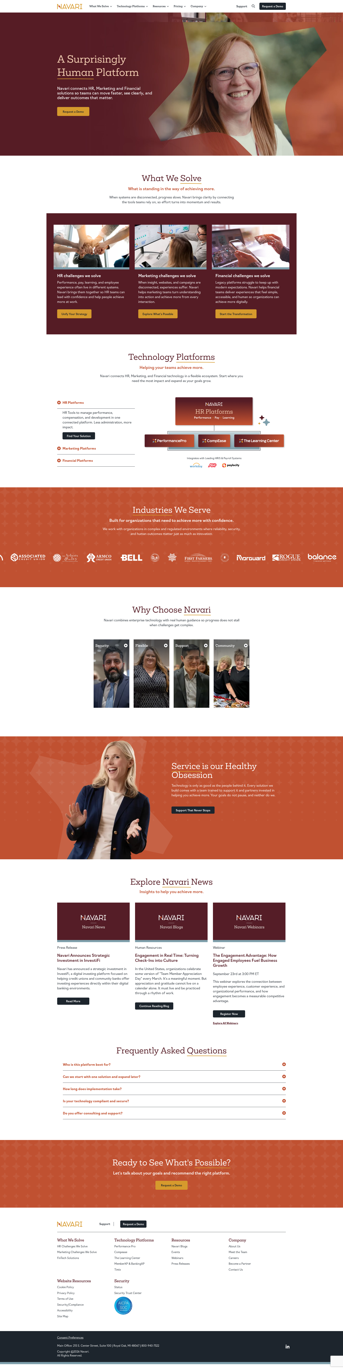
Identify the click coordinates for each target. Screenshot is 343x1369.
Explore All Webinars (225, 1023)
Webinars (177, 1258)
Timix (117, 1269)
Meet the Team (238, 1252)
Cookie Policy (65, 1287)
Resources (159, 6)
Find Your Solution (79, 436)
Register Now (229, 1014)
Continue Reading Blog (154, 1006)
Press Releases (181, 1263)
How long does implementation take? (92, 1088)
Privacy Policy (66, 1293)
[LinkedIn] (287, 1346)
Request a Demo (272, 6)
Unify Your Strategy (74, 314)
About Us (234, 1246)
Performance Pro (125, 1246)
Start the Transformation (236, 314)
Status (118, 1287)
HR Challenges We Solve (72, 1246)
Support (241, 6)
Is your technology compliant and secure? (96, 1100)
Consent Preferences (70, 1337)
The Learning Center (127, 1258)
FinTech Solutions (68, 1258)
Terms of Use (65, 1298)
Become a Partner (240, 1263)
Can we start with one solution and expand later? (101, 1076)
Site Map (62, 1316)
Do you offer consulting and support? (93, 1113)
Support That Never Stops (193, 810)
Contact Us (236, 1269)
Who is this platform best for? (87, 1064)
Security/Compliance (70, 1304)
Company (197, 6)
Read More (73, 1001)
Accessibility (65, 1310)
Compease (120, 1252)
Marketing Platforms (79, 448)
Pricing (178, 6)
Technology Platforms (131, 6)
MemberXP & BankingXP (129, 1263)
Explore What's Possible (158, 314)
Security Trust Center (128, 1293)
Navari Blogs (179, 1246)
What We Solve (99, 6)
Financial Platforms (78, 460)
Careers (234, 1258)
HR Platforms (73, 402)
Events (176, 1252)
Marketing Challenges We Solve (77, 1252)
